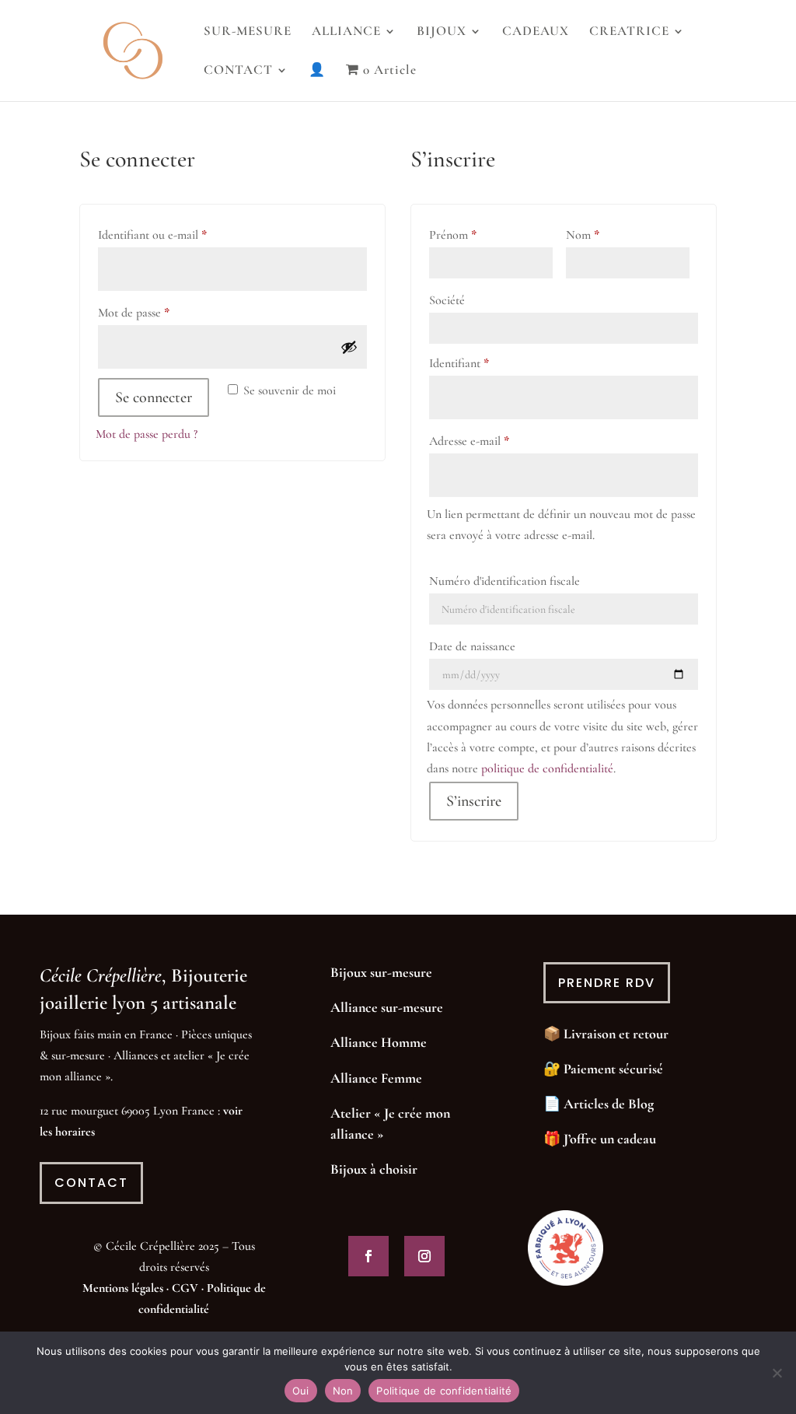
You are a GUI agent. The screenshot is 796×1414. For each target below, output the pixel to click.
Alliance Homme (378, 1042)
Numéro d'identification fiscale (504, 581)
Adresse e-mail (496, 440)
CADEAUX (535, 32)
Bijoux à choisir (373, 1169)
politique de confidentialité (547, 768)
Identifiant (486, 363)
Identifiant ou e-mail (180, 234)
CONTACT (238, 71)
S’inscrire (473, 801)
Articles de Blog (609, 1103)
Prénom (453, 235)
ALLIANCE (346, 32)
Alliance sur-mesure (386, 1007)
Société (447, 300)
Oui (300, 1390)
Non (343, 1390)
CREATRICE (629, 32)
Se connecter (153, 397)
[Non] (776, 1373)
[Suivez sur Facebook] (368, 1256)
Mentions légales (122, 1288)
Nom (582, 235)
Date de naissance (472, 646)
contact (91, 1183)
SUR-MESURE (248, 32)
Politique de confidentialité (443, 1390)
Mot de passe (161, 312)
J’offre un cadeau (610, 1138)
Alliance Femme (376, 1078)
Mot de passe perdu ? (146, 434)
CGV (185, 1288)
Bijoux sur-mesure (381, 972)
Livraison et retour (616, 1033)
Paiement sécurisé (613, 1068)
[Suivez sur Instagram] (424, 1256)
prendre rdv (606, 983)
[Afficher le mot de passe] (349, 346)
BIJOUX (441, 32)
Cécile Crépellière (101, 975)
